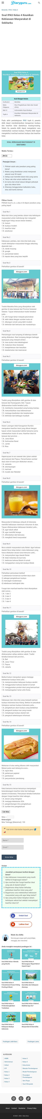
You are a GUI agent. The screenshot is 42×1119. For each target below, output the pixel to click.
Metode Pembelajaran (30, 1068)
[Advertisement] (21, 48)
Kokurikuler (26, 1065)
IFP (5, 1068)
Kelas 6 (25, 1062)
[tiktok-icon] (28, 1098)
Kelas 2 (6, 1075)
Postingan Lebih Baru (10, 1041)
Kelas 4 (6, 1082)
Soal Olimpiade (28, 1084)
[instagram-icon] (13, 1098)
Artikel (6, 1065)
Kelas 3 (6, 1078)
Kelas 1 (6, 1072)
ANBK (6, 1058)
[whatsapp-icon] (21, 1098)
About (8, 1108)
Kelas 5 (25, 1058)
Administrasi (8, 1062)
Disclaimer (22, 1108)
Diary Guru (26, 1116)
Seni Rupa (26, 1080)
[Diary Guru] (21, 3)
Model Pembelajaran (30, 1072)
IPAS (24, 120)
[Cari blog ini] (39, 3)
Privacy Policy (31, 1108)
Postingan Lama (33, 1041)
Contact (14, 1108)
